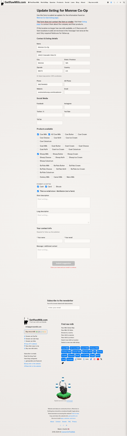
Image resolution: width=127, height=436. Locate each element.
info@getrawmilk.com (33, 327)
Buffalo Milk (44, 166)
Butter (99, 352)
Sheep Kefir (60, 157)
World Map (44, 2)
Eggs (92, 355)
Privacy (74, 421)
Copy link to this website (33, 363)
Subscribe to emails (30, 353)
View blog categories (30, 358)
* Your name (41, 237)
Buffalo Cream (74, 166)
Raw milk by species (67, 335)
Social (67, 2)
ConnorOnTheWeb (68, 432)
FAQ (69, 421)
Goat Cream (69, 146)
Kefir (77, 355)
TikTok (39, 119)
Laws (72, 2)
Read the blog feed (30, 356)
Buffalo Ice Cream (78, 169)
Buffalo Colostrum (47, 172)
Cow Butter (69, 134)
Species (52, 2)
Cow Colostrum (46, 141)
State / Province (69, 59)
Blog (77, 2)
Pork (63, 359)
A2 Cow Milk (56, 134)
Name (39, 44)
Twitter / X (40, 111)
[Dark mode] (114, 2)
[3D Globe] (107, 2)
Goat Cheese (84, 146)
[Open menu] (124, 2)
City (38, 59)
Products (60, 2)
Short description (43, 195)
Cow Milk (43, 134)
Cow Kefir (57, 138)
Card (50, 187)
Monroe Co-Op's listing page (47, 18)
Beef (98, 355)
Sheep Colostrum (46, 161)
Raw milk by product (67, 337)
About (83, 2)
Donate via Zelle (30, 341)
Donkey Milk (44, 177)
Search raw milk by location (69, 340)
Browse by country (67, 332)
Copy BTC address (31, 344)
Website (39, 89)
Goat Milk (43, 146)
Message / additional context (47, 246)
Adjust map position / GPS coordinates (49, 76)
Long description (43, 211)
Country (67, 67)
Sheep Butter (58, 154)
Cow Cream (82, 134)
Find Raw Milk (34, 2)
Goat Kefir (44, 149)
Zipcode (39, 67)
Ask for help (75, 413)
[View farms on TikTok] (62, 363)
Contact (58, 421)
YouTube (67, 111)
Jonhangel (70, 400)
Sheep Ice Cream (75, 157)
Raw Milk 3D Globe (67, 330)
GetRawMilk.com (38, 320)
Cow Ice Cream (71, 138)
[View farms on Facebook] (90, 359)
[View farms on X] (101, 359)
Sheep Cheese (45, 157)
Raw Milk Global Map (67, 328)
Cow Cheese (45, 138)
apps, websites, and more (68, 418)
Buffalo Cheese (46, 169)
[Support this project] (111, 2)
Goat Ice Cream (58, 149)
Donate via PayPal (31, 336)
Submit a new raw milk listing (70, 342)
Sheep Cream (72, 154)
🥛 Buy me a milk (92, 2)
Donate (64, 421)
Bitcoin (58, 187)
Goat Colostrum (75, 149)
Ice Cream (85, 355)
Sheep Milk (44, 154)
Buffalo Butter (59, 166)
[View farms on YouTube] (98, 359)
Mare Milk (70, 177)
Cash (42, 187)
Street (39, 52)
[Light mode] (120, 2)
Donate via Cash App (32, 338)
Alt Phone (67, 81)
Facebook (40, 103)
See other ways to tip (32, 346)
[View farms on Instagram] (94, 359)
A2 (95, 352)
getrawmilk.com (73, 416)
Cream (64, 355)
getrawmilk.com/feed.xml (33, 361)
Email (66, 89)
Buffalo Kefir (61, 169)
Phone (39, 81)
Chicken (70, 359)
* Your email (68, 237)
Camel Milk (58, 177)
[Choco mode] (117, 2)
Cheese (71, 355)
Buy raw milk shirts (31, 348)
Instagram (67, 103)
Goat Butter (56, 146)
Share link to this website (33, 366)
